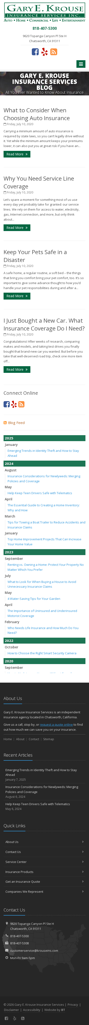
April (8, 499)
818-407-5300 (19, 936)
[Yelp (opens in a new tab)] (44, 51)
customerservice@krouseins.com (34, 950)
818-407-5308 (19, 943)
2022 (9, 640)
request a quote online (56, 724)
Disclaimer (11, 1010)
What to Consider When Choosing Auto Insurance (37, 114)
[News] (53, 51)
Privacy (73, 1004)
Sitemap (48, 739)
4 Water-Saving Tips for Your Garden (34, 598)
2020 (9, 661)
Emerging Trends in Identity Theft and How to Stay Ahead (41, 775)
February (12, 622)
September (14, 558)
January (11, 444)
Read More (15, 154)
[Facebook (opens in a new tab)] (35, 51)
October (11, 647)
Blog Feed (16, 422)
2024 (9, 463)
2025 (9, 438)
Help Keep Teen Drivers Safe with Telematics (40, 493)
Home (8, 739)
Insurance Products (19, 872)
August (11, 470)
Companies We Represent (24, 891)
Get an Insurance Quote (22, 881)
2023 (9, 552)
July (8, 575)
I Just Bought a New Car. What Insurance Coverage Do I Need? (44, 324)
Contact (34, 739)
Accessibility (31, 1010)
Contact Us (13, 852)
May (8, 487)
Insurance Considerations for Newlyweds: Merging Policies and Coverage (41, 792)
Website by (54, 1010)
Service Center (16, 862)
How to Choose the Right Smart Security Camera (42, 653)
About (20, 739)
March (10, 516)
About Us (12, 842)
